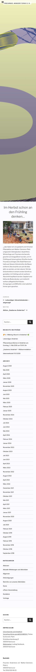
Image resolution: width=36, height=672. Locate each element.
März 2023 (6, 468)
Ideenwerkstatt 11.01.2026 (11, 353)
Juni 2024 (6, 427)
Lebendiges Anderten (10, 339)
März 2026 (6, 378)
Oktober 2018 (7, 549)
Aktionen (6, 566)
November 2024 (8, 415)
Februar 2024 (7, 439)
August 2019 (7, 537)
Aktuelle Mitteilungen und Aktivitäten (15, 570)
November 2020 (8, 516)
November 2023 (8, 447)
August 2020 (7, 521)
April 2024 (6, 435)
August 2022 (7, 476)
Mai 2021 (6, 500)
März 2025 (6, 402)
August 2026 (7, 366)
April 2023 (6, 463)
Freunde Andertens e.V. (17, 3)
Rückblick (6, 594)
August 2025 (7, 390)
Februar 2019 (7, 541)
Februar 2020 (7, 529)
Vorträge (6, 598)
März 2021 (6, 508)
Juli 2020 (6, 525)
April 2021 (6, 504)
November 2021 (8, 492)
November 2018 (8, 545)
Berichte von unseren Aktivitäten (14, 582)
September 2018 (8, 553)
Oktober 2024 (7, 419)
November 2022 (8, 472)
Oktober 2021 (7, 496)
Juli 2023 (6, 455)
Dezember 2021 (8, 488)
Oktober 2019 (7, 533)
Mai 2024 (6, 431)
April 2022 (6, 480)
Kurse (5, 586)
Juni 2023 (6, 459)
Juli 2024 (6, 423)
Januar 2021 (7, 512)
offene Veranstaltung (10, 590)
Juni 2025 (6, 394)
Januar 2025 (7, 411)
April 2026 (6, 374)
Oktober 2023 (7, 451)
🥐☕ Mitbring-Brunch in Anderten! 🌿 (16, 335)
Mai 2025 (6, 398)
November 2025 (8, 386)
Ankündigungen (8, 578)
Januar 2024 (7, 443)
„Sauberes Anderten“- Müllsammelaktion (17, 349)
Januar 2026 (7, 382)
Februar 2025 (7, 407)
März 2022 (6, 484)
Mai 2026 (6, 370)
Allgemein (6, 574)
